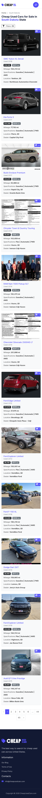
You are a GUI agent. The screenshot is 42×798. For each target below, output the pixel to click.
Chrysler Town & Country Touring (19, 228)
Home (4, 13)
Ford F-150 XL (10, 512)
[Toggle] (36, 5)
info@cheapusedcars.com (15, 781)
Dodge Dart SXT (11, 567)
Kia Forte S (9, 117)
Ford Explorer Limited (13, 456)
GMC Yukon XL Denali (14, 59)
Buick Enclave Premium (14, 173)
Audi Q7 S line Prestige (14, 678)
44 (37, 712)
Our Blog (5, 763)
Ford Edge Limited (12, 401)
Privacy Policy (7, 771)
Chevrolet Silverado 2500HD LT (18, 342)
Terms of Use (7, 767)
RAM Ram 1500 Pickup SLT (16, 284)
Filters (9, 26)
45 (19, 717)
